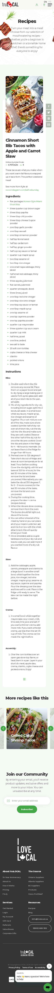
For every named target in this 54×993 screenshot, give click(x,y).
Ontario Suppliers (36, 877)
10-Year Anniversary (12, 877)
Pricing (6, 890)
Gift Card (7, 921)
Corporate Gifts (9, 933)
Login (5, 912)
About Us (7, 881)
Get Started (8, 908)
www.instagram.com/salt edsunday (22, 190)
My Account (8, 917)
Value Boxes (8, 929)
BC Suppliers (34, 886)
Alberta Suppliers (36, 881)
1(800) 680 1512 (40, 928)
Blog (30, 912)
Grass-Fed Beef (35, 894)
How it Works (8, 886)
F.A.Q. (5, 894)
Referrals (7, 925)
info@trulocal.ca (40, 919)
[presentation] (3, 728)
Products (32, 890)
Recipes (32, 908)
